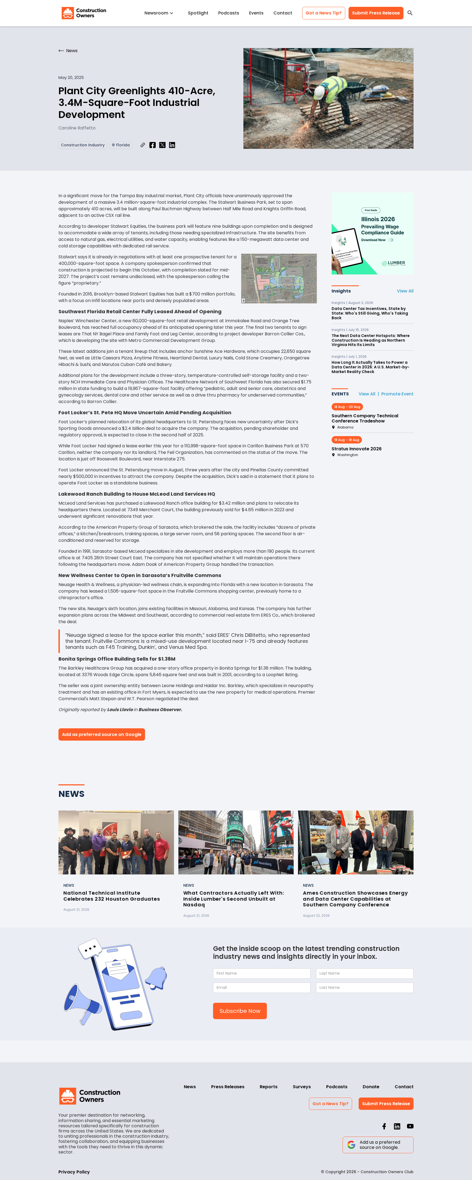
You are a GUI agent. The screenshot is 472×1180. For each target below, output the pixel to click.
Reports (269, 1086)
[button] (161, 13)
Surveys (302, 1086)
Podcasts (228, 13)
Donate (371, 1086)
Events (256, 13)
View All (405, 291)
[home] (83, 13)
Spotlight (198, 13)
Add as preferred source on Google (101, 734)
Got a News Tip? (324, 13)
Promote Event (397, 394)
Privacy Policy (74, 1172)
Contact (282, 13)
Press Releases (227, 1086)
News (190, 1086)
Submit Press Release (376, 13)
